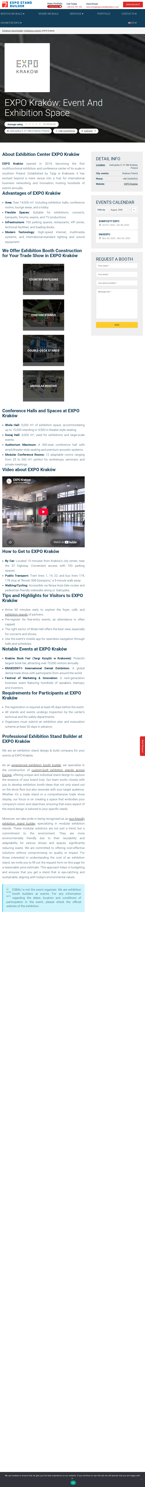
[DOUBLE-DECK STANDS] (43, 361)
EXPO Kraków (131, 184)
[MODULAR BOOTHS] (43, 397)
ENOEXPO (104, 234)
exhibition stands (16, 614)
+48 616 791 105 (74, 6)
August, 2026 (117, 210)
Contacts (128, 13)
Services (75, 13)
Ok (73, 1483)
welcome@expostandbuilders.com (102, 6)
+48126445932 (66, 130)
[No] (141, 1479)
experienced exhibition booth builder (36, 765)
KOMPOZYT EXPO (109, 221)
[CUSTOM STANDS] (43, 326)
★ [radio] (26, 124)
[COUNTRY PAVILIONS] (43, 290)
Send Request (133, 4)
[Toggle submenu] (29, 13)
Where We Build (48, 13)
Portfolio (103, 13)
